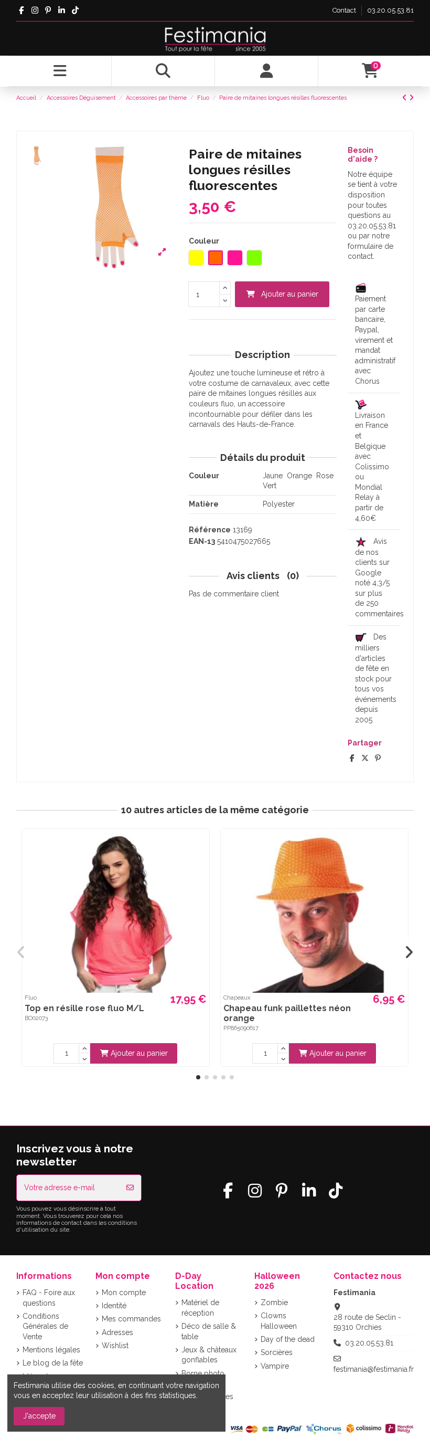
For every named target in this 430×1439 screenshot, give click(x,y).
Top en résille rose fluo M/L (84, 1008)
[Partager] (352, 758)
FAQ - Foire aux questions (49, 1297)
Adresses (117, 1332)
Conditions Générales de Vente (45, 1326)
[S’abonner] (130, 1188)
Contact (345, 10)
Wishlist (115, 1345)
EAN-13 (202, 541)
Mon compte (124, 1292)
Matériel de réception (200, 1307)
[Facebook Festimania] (21, 10)
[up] (225, 288)
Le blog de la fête (53, 1363)
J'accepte (39, 1416)
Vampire (275, 1366)
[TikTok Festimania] (75, 10)
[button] (198, 1077)
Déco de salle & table (208, 1331)
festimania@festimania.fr (374, 1369)
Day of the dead (288, 1339)
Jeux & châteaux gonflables (208, 1355)
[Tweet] (365, 758)
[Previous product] (405, 97)
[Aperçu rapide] (199, 846)
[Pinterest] (378, 758)
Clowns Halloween (279, 1320)
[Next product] (411, 97)
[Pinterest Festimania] (48, 10)
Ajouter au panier (289, 294)
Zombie (274, 1302)
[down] (225, 301)
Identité (114, 1305)
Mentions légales (51, 1350)
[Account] (266, 71)
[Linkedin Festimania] (62, 10)
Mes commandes (131, 1319)
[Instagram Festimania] (35, 10)
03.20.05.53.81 (390, 10)
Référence (210, 530)
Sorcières (277, 1352)
